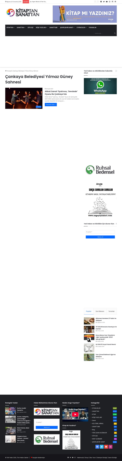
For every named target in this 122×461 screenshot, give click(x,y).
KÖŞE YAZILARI (41, 27)
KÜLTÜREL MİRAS (97, 423)
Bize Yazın (93, 457)
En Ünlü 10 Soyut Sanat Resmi (106, 344)
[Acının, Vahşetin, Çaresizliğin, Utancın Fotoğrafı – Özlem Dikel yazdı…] (10, 419)
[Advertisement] (61, 51)
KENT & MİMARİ (97, 439)
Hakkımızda (80, 457)
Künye (87, 457)
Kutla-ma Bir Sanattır (21, 409)
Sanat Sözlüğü (112, 457)
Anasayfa (9, 71)
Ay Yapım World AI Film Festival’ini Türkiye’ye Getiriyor (46, 1)
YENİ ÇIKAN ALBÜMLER (99, 432)
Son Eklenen (100, 311)
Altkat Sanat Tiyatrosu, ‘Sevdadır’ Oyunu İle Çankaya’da (61, 92)
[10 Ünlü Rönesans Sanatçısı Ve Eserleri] (89, 329)
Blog (93, 429)
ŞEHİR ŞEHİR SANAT (66, 27)
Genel (94, 420)
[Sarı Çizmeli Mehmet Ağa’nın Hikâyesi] (89, 357)
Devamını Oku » (50, 104)
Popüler (88, 311)
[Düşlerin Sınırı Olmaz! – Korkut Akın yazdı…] (10, 439)
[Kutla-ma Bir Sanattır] (10, 410)
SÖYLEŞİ (30, 27)
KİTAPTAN (10, 27)
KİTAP (94, 414)
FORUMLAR (92, 27)
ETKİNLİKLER (81, 27)
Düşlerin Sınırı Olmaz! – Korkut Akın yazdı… (22, 438)
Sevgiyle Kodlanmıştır (38, 457)
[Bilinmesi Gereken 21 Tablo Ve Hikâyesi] (89, 320)
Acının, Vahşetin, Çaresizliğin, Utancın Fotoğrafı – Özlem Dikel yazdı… (24, 420)
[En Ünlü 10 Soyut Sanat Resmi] (89, 347)
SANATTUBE (53, 27)
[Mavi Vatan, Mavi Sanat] (10, 430)
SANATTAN (20, 27)
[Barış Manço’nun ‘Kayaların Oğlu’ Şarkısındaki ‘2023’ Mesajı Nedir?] (89, 338)
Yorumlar (111, 311)
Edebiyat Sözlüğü (102, 457)
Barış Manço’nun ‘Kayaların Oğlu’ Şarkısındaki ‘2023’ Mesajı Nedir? (105, 337)
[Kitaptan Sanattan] (23, 12)
